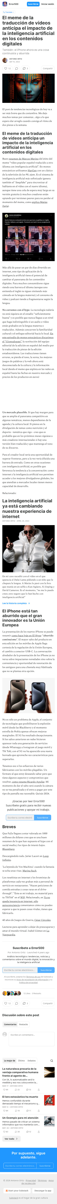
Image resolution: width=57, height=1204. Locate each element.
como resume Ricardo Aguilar (28, 782)
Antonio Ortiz (15, 59)
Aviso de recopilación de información (32, 979)
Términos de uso (33, 976)
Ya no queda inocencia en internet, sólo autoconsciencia (26, 901)
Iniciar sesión (47, 4)
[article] (28, 1079)
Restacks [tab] (23, 1024)
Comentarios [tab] (10, 1024)
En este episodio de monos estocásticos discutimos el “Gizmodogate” (27, 337)
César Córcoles (42, 920)
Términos (42, 1180)
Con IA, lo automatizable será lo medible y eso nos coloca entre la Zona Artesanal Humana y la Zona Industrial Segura (19, 1081)
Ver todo (9, 1138)
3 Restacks (36, 993)
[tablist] (16, 1024)
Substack (13, 1197)
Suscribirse (33, 4)
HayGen (32, 170)
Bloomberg (8, 849)
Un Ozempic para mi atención (20, 1117)
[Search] (52, 1061)
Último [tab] (21, 1060)
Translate (8, 12)
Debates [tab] (32, 1060)
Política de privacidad (28, 982)
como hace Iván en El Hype (26, 636)
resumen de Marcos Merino (24, 159)
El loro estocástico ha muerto (20, 1096)
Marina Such (29, 871)
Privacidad (31, 1180)
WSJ (22, 897)
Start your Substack (18, 1190)
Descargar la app (42, 1190)
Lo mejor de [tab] (9, 1060)
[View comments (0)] (17, 68)
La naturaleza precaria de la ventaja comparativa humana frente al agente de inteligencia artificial (20, 1072)
